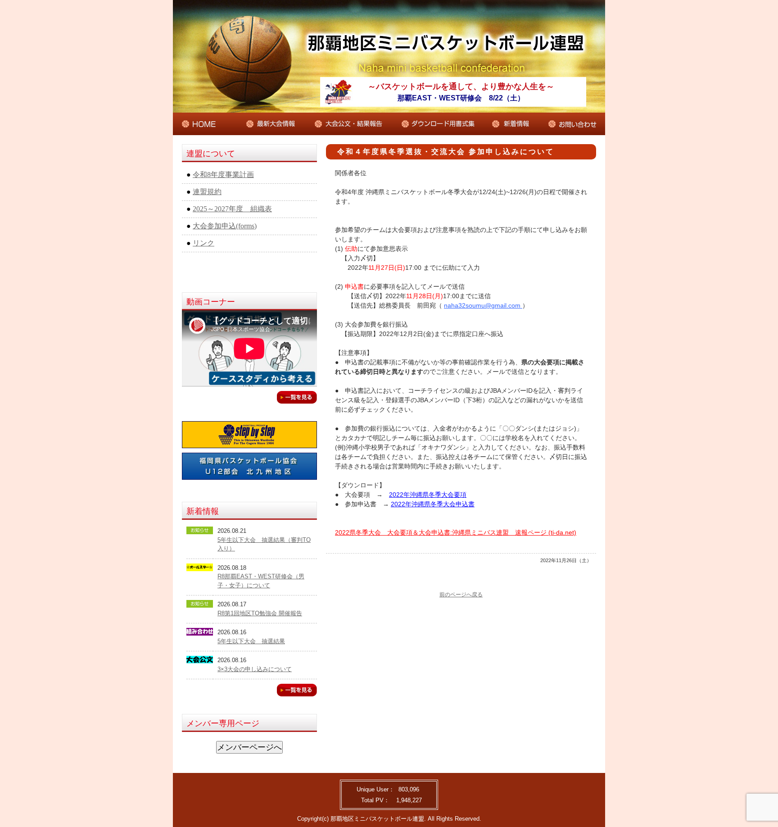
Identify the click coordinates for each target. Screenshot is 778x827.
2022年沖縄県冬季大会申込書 (433, 504)
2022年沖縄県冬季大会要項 (427, 494)
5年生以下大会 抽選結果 (251, 641)
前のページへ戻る (461, 594)
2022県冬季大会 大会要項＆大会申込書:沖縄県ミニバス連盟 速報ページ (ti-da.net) (455, 532)
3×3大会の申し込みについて (254, 669)
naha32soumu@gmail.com (483, 305)
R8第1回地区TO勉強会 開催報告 (259, 613)
